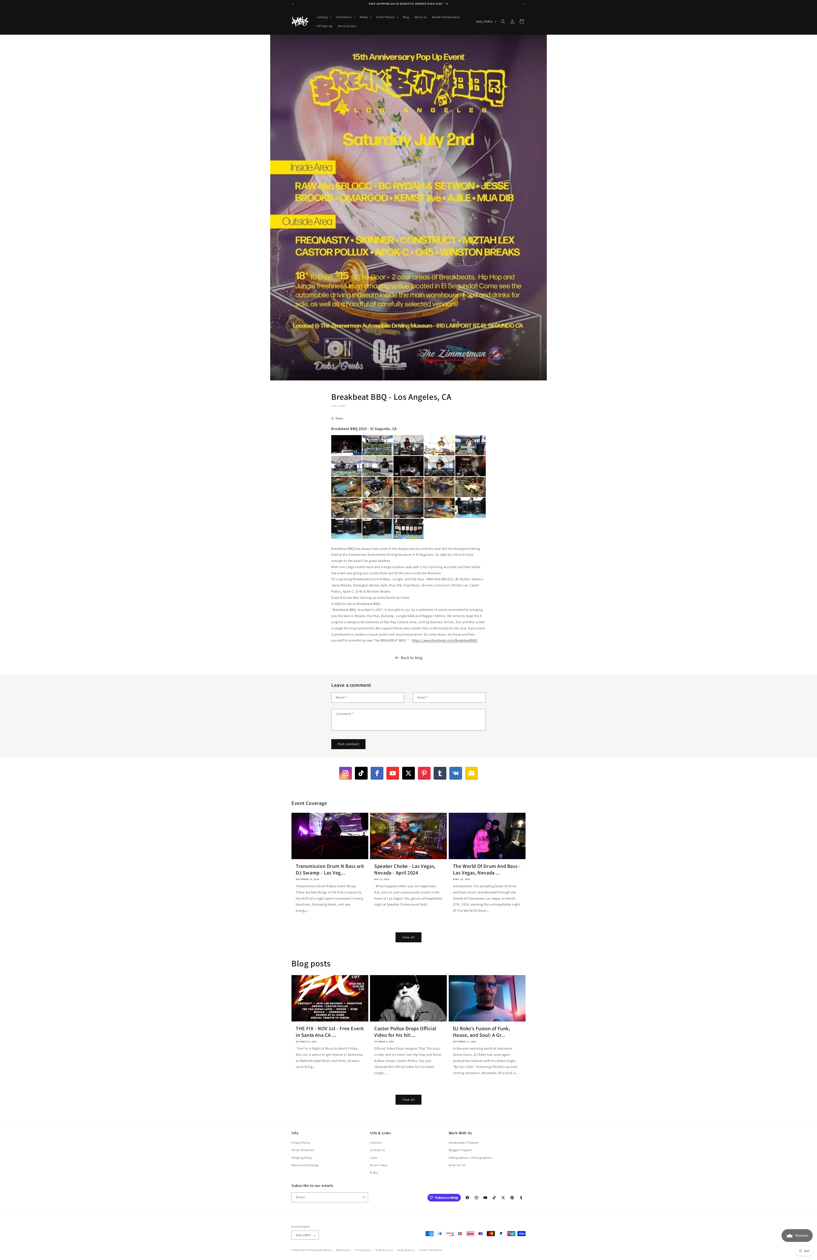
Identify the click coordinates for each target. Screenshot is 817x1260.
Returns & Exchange (305, 1165)
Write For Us (457, 1165)
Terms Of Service (302, 1150)
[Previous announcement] (293, 4)
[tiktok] (361, 773)
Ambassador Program (464, 1143)
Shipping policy (406, 1250)
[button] (323, 17)
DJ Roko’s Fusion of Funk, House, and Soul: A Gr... (481, 1031)
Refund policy (343, 1250)
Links (373, 1158)
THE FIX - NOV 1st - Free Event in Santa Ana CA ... (330, 1031)
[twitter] (408, 773)
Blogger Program (460, 1150)
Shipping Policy (302, 1158)
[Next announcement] (524, 4)
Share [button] (339, 418)
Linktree (375, 1143)
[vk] (455, 773)
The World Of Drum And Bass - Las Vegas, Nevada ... (487, 869)
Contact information (430, 1250)
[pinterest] (424, 773)
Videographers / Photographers (470, 1158)
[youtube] (392, 773)
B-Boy (374, 1173)
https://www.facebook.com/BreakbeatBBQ (444, 640)
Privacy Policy (300, 1143)
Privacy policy (363, 1250)
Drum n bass (378, 1165)
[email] (471, 773)
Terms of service (384, 1250)
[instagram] (345, 773)
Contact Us (377, 1150)
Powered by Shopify (321, 1250)
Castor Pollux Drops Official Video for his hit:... (405, 1031)
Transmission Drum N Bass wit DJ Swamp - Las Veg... (330, 869)
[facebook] (377, 773)
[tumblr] (440, 773)
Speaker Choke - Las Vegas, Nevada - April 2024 (405, 869)
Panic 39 (305, 1250)
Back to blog (412, 657)
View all (409, 937)
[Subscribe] (363, 1197)
